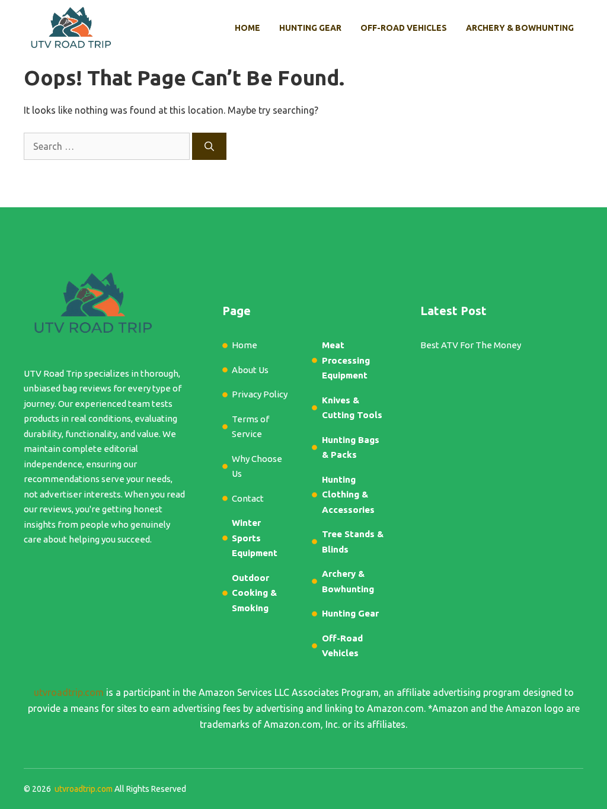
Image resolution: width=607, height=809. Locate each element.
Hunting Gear (310, 28)
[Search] (209, 146)
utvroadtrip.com (69, 692)
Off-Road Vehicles (403, 28)
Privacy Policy (259, 394)
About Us (250, 370)
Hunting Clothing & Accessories (348, 494)
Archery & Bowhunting (520, 28)
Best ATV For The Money (470, 345)
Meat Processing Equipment (346, 360)
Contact (248, 498)
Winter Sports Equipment (254, 538)
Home (247, 28)
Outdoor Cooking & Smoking (254, 593)
